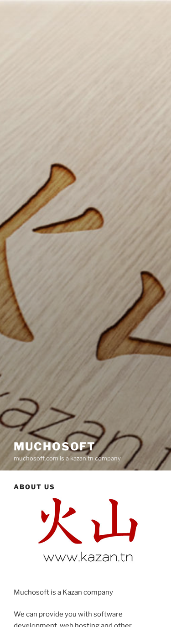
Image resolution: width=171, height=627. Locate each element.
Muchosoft (55, 446)
